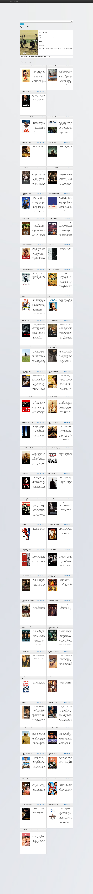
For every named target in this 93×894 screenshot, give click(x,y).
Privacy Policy (46, 874)
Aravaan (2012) (25, 218)
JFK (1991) (24, 524)
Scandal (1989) (25, 473)
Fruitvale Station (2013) (27, 804)
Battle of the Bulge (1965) (54, 269)
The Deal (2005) (25, 651)
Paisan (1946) (51, 244)
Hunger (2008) (51, 498)
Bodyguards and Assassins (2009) (28, 601)
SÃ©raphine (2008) (26, 346)
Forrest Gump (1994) (53, 804)
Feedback (26, 1)
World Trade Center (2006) (28, 422)
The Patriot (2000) (52, 397)
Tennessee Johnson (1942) (28, 66)
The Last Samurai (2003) (27, 447)
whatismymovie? (14, 1)
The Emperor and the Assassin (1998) (53, 575)
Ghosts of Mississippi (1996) (26, 626)
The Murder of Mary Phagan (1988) (26, 193)
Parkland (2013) (52, 549)
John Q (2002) (25, 702)
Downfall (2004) (25, 320)
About (21, 1)
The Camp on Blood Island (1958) (28, 295)
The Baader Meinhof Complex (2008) (26, 499)
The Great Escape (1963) (27, 117)
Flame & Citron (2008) (53, 320)
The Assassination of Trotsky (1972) (26, 550)
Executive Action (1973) (53, 524)
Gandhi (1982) (25, 167)
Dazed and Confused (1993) (53, 779)
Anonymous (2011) (52, 473)
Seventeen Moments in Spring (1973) (27, 372)
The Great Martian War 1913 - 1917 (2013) (53, 346)
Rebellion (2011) (52, 142)
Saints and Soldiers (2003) (28, 269)
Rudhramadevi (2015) (27, 244)
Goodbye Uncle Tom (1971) (26, 677)
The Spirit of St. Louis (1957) (53, 295)
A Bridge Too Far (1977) (53, 218)
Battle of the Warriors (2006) (53, 423)
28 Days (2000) (25, 778)
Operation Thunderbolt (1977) (53, 652)
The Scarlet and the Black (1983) (28, 397)
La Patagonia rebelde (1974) (53, 66)
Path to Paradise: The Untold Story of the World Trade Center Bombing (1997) (54, 449)
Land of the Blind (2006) (53, 677)
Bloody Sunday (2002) (27, 91)
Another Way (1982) (52, 117)
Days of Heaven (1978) (27, 728)
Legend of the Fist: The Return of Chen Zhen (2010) (53, 627)
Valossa (44, 873)
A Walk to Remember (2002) (26, 830)
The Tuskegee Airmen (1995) (53, 372)
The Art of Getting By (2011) (53, 754)
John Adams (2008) (26, 142)
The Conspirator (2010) (27, 575)
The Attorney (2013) (53, 167)
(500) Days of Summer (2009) (27, 754)
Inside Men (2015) (52, 702)
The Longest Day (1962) (53, 193)
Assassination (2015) (53, 600)
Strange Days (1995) (53, 728)
